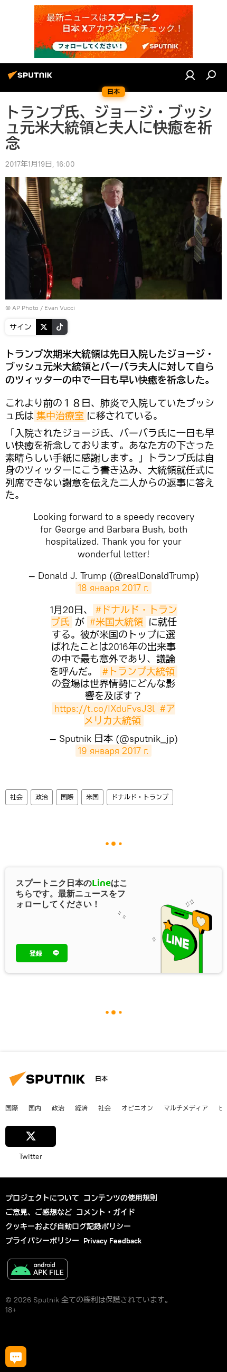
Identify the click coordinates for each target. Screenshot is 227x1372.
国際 (67, 797)
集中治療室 (60, 416)
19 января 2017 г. (113, 751)
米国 (92, 797)
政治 (41, 797)
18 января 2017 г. (113, 588)
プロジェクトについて (42, 1198)
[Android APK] (37, 1270)
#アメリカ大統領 (130, 714)
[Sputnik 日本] (31, 79)
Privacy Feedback (112, 1240)
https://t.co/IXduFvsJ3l (104, 708)
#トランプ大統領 (138, 671)
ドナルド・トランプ (139, 797)
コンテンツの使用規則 (120, 1198)
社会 (16, 797)
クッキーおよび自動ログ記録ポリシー (68, 1226)
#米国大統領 (116, 622)
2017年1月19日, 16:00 (40, 164)
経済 (81, 1108)
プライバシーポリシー (42, 1240)
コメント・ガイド (105, 1212)
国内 (35, 1108)
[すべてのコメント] (15, 1356)
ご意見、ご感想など (38, 1212)
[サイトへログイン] (190, 74)
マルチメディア (186, 1108)
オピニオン (137, 1108)
